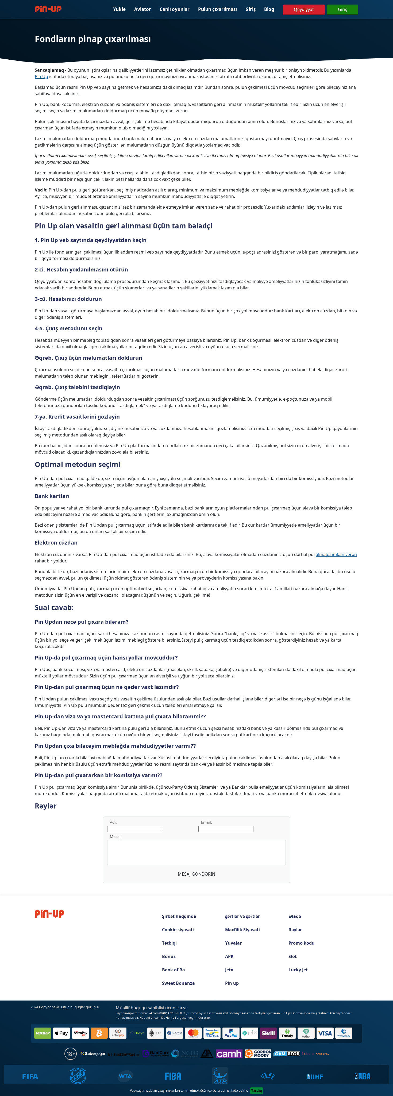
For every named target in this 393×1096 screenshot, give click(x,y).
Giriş (250, 9)
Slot (292, 956)
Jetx (229, 970)
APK (229, 956)
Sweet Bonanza (178, 983)
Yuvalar (233, 943)
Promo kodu (301, 943)
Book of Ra (173, 970)
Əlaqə (294, 916)
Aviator (142, 9)
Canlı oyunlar (175, 9)
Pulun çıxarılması (217, 9)
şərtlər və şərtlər (242, 916)
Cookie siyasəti (178, 930)
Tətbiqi (169, 943)
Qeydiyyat (304, 9)
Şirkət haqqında (179, 916)
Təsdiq (256, 1090)
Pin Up (41, 76)
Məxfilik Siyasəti (242, 930)
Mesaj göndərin (196, 874)
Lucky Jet (298, 970)
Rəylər (295, 930)
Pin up (232, 983)
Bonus (169, 956)
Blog (269, 9)
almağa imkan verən (336, 554)
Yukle (119, 9)
